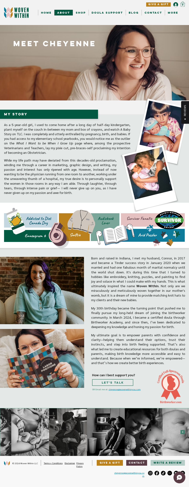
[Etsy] (169, 473)
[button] (183, 4)
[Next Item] (183, 432)
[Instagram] (150, 473)
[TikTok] (163, 473)
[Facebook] (156, 473)
